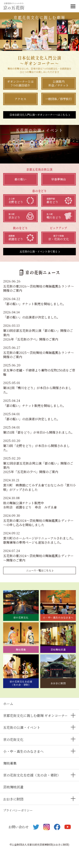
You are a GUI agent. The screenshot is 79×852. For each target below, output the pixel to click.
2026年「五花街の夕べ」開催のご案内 (30, 339)
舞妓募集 (10, 763)
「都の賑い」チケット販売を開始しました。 (34, 304)
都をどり (52, 200)
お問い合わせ (18, 827)
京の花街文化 (13, 739)
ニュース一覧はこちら (38, 570)
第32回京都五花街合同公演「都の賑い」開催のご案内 (38, 465)
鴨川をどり (54, 216)
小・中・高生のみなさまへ (23, 751)
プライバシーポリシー (18, 810)
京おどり (14, 216)
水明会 (8, 507)
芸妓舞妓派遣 (13, 787)
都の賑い (20, 179)
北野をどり (15, 200)
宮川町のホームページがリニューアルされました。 (39, 538)
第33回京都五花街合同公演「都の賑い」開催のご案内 (38, 332)
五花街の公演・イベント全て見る (39, 251)
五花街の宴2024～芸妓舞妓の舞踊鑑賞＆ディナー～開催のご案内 (38, 557)
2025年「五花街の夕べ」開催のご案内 (30, 471)
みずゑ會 (50, 507)
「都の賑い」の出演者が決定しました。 (31, 317)
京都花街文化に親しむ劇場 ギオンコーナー (35, 715)
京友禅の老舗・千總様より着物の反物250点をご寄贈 (39, 372)
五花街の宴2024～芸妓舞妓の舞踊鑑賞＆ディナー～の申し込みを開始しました (38, 522)
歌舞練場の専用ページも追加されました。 (33, 542)
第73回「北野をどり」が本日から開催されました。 (36, 447)
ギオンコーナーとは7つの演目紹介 (20, 83)
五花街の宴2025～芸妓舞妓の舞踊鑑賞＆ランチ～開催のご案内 (38, 354)
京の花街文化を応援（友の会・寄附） (31, 775)
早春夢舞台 (58, 179)
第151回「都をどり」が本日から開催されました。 (38, 432)
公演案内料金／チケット (58, 83)
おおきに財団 (13, 799)
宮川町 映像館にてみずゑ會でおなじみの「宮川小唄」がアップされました (39, 487)
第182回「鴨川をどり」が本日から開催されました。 (37, 389)
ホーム (8, 703)
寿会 (38, 507)
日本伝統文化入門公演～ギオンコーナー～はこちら (38, 115)
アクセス (20, 99)
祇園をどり (15, 237)
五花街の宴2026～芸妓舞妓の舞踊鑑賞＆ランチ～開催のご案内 (38, 288)
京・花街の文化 (58, 237)
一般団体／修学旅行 (58, 99)
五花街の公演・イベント (21, 727)
